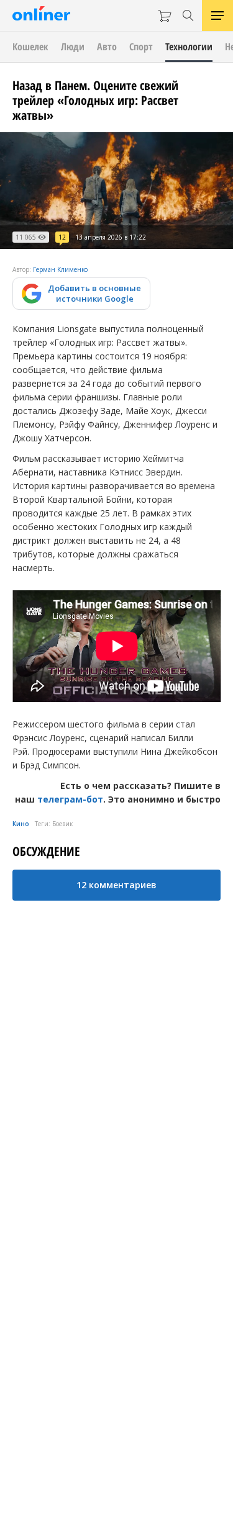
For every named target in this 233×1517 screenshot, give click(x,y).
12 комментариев (116, 885)
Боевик (62, 823)
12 (62, 237)
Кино (20, 823)
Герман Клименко (60, 269)
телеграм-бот (70, 799)
